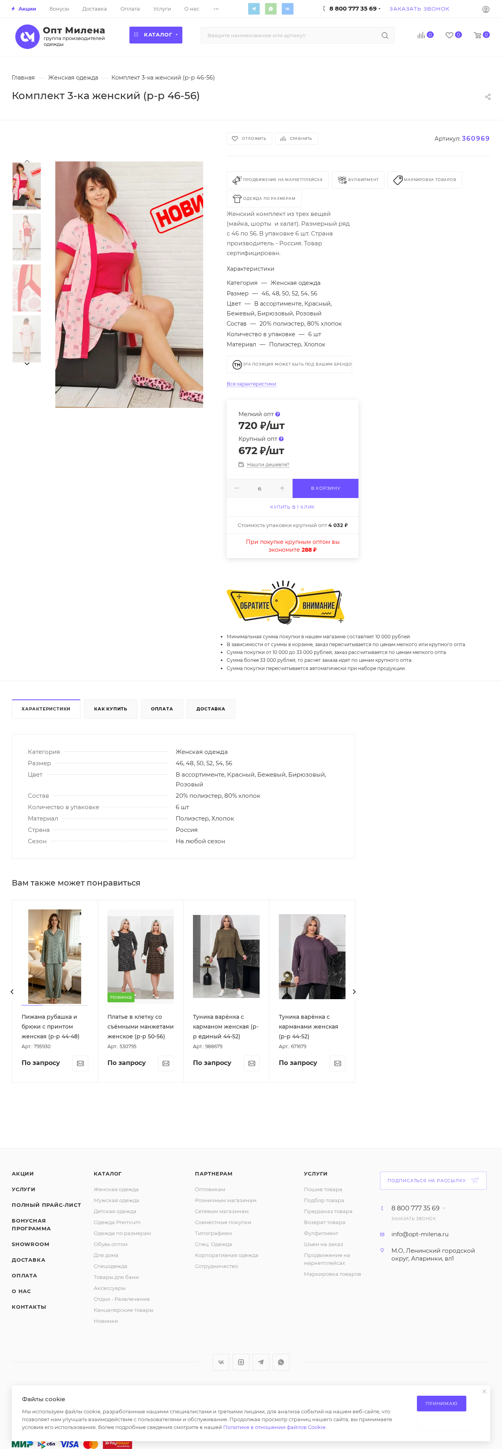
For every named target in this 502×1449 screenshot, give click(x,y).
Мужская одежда (116, 1200)
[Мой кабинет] (485, 9)
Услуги (24, 1189)
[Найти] (385, 35)
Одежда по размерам (122, 1233)
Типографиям (213, 1233)
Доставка (210, 709)
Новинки (106, 1321)
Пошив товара (323, 1189)
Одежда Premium (117, 1222)
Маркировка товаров (332, 1274)
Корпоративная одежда (226, 1255)
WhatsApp (270, 8)
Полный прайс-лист (46, 1205)
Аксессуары (110, 1288)
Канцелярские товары (123, 1310)
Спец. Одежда (213, 1244)
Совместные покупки (223, 1222)
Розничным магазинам (225, 1200)
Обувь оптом (110, 1244)
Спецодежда (110, 1266)
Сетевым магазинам (222, 1211)
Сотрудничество (216, 1266)
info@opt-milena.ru (420, 1234)
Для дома (106, 1255)
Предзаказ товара (328, 1211)
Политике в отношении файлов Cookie (274, 1427)
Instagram (241, 1362)
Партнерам (214, 1173)
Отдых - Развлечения (122, 1299)
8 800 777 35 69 (415, 1208)
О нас (21, 1291)
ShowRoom (30, 1244)
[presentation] (27, 160)
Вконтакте (287, 8)
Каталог (108, 1173)
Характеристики (46, 709)
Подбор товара (324, 1200)
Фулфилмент (321, 1233)
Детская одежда (115, 1211)
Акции (23, 1173)
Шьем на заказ (323, 1244)
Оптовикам (210, 1189)
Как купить (110, 709)
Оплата (162, 709)
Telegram (254, 8)
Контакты (29, 1307)
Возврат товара (325, 1222)
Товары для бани (116, 1277)
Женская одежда (116, 1189)
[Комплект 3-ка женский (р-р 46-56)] (129, 285)
